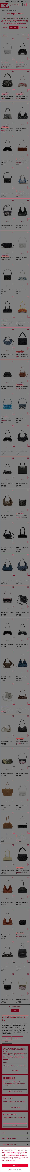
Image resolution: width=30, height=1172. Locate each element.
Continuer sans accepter (15, 1169)
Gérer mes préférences (20, 1157)
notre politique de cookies (8, 1160)
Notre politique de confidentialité (12, 1158)
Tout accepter (15, 1165)
